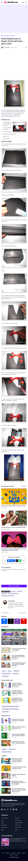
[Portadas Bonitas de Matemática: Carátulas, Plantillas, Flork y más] (6, 700)
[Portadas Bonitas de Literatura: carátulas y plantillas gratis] (6, 685)
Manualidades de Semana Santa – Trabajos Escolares (18, 742)
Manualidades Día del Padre (13, 593)
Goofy (16, 829)
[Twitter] (17, 560)
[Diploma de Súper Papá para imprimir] (6, 776)
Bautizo (4, 671)
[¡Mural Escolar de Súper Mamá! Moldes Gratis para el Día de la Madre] (6, 783)
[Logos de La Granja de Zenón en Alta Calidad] (6, 650)
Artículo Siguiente (22, 612)
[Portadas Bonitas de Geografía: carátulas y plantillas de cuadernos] (6, 693)
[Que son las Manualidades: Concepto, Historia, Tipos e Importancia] (6, 657)
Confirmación (5, 676)
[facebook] (13, 809)
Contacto (16, 854)
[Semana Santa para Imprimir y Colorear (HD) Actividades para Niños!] (6, 665)
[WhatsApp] (20, 560)
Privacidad (13, 853)
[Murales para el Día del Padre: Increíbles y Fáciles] (14, 496)
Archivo (11, 854)
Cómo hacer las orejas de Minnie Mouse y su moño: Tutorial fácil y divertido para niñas (13, 549)
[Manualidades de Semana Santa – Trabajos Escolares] (6, 743)
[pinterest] (16, 809)
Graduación (15, 673)
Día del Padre (4, 593)
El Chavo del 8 (18, 825)
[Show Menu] (2, 2)
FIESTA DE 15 (16, 671)
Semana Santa (5, 711)
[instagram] (4, 809)
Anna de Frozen (4, 818)
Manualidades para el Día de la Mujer (10, 709)
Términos (19, 853)
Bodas (9, 671)
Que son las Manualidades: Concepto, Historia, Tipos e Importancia (18, 657)
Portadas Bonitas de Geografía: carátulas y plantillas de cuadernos (17, 692)
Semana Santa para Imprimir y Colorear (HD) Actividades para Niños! (19, 664)
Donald (2, 822)
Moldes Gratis (12, 749)
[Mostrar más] (23, 560)
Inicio (3, 853)
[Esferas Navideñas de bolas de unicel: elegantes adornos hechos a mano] (6, 791)
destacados (12, 35)
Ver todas (23, 486)
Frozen (2, 829)
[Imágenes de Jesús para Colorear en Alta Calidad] (6, 721)
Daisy (2, 820)
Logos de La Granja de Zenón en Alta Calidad (19, 649)
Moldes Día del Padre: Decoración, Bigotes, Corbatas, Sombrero (17, 760)
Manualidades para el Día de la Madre (10, 706)
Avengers (17, 818)
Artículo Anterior (5, 612)
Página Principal (4, 35)
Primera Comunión (6, 673)
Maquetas (4, 749)
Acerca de (8, 853)
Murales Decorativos (6, 751)
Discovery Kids (18, 820)
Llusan (17, 857)
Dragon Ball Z (4, 825)
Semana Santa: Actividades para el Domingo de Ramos (18, 735)
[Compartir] (25, 47)
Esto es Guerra (18, 827)
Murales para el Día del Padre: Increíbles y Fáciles (13, 505)
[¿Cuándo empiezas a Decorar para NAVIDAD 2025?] (14, 518)
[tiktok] (7, 809)
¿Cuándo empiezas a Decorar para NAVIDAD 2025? (13, 527)
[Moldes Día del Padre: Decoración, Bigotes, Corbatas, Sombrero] (6, 761)
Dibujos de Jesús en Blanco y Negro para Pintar (19, 727)
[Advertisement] (14, 19)
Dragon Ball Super (18, 822)
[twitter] (10, 809)
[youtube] (2, 809)
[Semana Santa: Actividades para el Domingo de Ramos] (6, 736)
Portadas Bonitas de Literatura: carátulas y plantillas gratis (17, 685)
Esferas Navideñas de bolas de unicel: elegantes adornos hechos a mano (19, 790)
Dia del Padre (19, 591)
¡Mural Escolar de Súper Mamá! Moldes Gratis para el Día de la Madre (19, 783)
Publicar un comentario (14, 586)
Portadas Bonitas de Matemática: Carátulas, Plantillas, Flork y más (17, 700)
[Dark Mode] (23, 2)
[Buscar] (26, 2)
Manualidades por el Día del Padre (8, 595)
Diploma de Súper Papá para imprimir (18, 775)
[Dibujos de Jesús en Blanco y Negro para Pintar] (6, 728)
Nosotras (24, 853)
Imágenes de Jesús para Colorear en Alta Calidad (18, 720)
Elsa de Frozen (4, 827)
